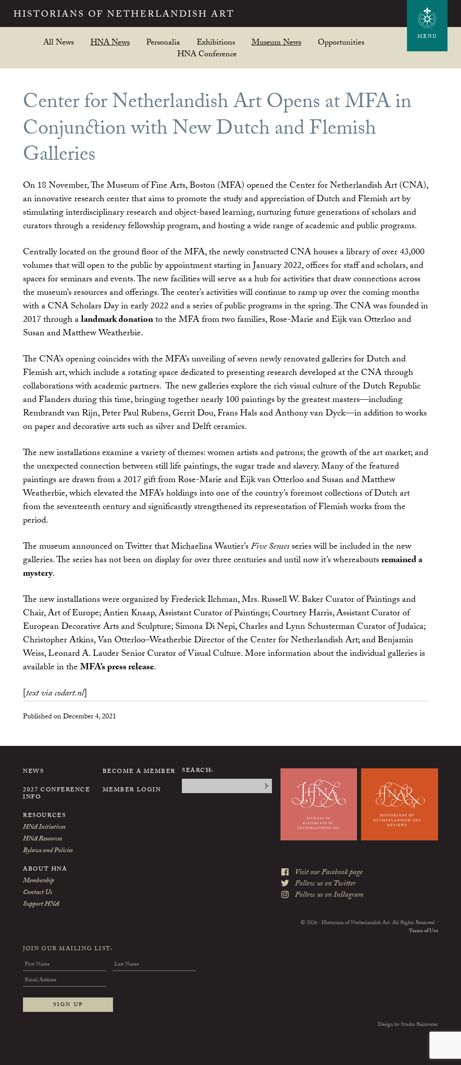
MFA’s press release (117, 668)
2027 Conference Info (56, 794)
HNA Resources (42, 839)
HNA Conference (207, 53)
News (33, 772)
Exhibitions (216, 42)
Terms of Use (423, 931)
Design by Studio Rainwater (408, 1024)
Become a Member (139, 772)
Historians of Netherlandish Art (124, 15)
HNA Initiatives (44, 828)
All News (58, 42)
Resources (44, 816)
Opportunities (341, 42)
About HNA (45, 870)
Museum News (276, 42)
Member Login (132, 790)
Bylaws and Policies (47, 851)
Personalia (163, 42)
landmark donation (117, 320)
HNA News (110, 42)
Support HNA (41, 905)
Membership (38, 881)
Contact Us (37, 893)
